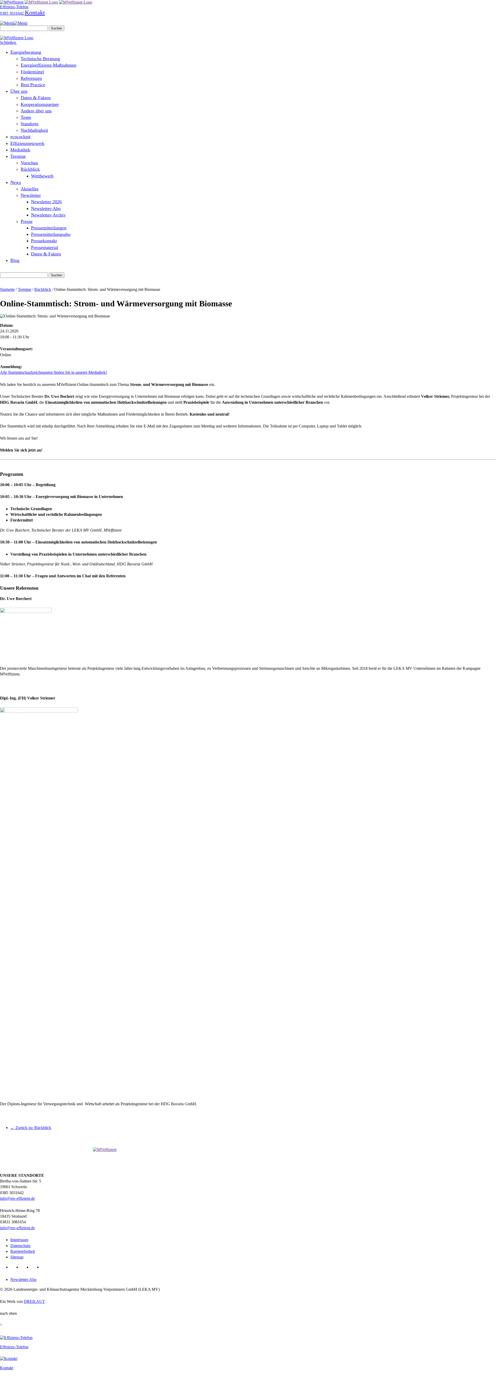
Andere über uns (36, 110)
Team (26, 117)
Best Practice (33, 84)
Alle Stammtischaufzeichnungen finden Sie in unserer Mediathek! (53, 372)
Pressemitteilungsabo (51, 234)
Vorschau (29, 162)
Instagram (45, 1267)
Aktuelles (29, 188)
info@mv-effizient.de (17, 1198)
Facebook (25, 1267)
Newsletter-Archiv (48, 214)
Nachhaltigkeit (34, 130)
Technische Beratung (40, 58)
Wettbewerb (42, 175)
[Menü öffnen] (13, 23)
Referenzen (31, 78)
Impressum (19, 1240)
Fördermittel (32, 71)
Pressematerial (44, 247)
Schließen (8, 42)
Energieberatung (25, 52)
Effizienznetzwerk (27, 143)
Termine (18, 156)
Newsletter (31, 195)
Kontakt (35, 12)
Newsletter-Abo (46, 208)
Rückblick (30, 169)
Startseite (7, 289)
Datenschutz (20, 1245)
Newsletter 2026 (46, 201)
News (15, 182)
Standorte (29, 123)
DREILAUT (34, 1301)
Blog (14, 260)
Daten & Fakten (36, 97)
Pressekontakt (44, 240)
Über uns (18, 91)
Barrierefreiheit (22, 1251)
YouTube (35, 1267)
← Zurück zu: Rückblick (30, 1127)
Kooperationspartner (40, 104)
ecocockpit (20, 136)
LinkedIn (14, 1267)
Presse (27, 221)
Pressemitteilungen (48, 227)
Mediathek (20, 149)
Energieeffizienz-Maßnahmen (48, 65)
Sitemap (17, 1257)
